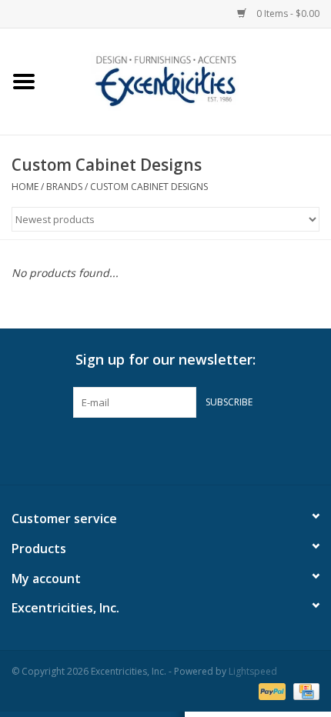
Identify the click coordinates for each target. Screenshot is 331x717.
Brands (64, 186)
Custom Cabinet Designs (149, 186)
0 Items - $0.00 (286, 13)
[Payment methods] (270, 690)
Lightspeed (253, 671)
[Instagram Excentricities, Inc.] (207, 449)
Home (25, 186)
